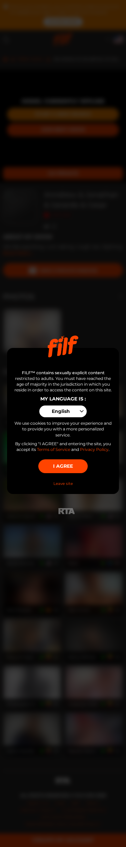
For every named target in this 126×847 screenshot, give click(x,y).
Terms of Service (53, 449)
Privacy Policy (94, 449)
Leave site (63, 483)
